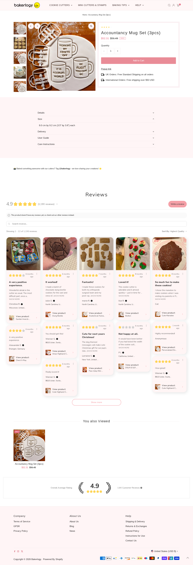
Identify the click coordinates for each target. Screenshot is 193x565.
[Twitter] (22, 551)
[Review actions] (37, 274)
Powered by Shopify (53, 559)
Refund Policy (132, 531)
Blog (72, 526)
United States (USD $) (165, 551)
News (72, 531)
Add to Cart (138, 60)
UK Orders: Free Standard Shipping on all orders (129, 74)
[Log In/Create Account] (173, 5)
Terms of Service (22, 521)
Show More (14, 299)
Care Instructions (46, 144)
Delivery (42, 131)
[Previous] (31, 26)
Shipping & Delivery (135, 521)
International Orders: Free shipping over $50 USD (130, 80)
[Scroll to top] (187, 557)
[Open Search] (169, 5)
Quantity (105, 45)
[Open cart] (178, 5)
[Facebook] (15, 551)
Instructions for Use (135, 536)
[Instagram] (18, 551)
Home (84, 15)
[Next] (37, 26)
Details (41, 113)
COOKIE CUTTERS (59, 5)
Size (40, 119)
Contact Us (131, 540)
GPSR (17, 526)
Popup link (106, 69)
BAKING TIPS (119, 5)
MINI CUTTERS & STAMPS (92, 5)
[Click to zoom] (91, 26)
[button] (57, 204)
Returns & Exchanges (136, 526)
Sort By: (165, 231)
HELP (138, 5)
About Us (74, 521)
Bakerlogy (36, 559)
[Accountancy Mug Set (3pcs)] (29, 445)
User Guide (43, 138)
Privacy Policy (21, 531)
